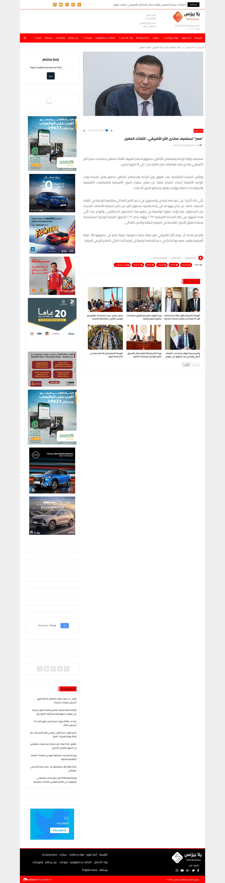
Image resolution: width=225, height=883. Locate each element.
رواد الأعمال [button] (126, 37)
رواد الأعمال (101, 862)
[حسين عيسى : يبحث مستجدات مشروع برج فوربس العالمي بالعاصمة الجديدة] (105, 299)
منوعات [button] (88, 37)
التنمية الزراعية (190, 258)
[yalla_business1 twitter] (73, 4)
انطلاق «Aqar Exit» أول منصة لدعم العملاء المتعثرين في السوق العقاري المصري (53, 746)
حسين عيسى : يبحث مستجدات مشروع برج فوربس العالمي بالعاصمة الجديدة (105, 317)
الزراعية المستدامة (160, 258)
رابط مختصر (50, 59)
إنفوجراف (60, 37)
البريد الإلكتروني (121, 265)
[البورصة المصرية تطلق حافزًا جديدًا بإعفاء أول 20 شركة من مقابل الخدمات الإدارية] (182, 299)
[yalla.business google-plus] (67, 4)
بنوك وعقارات (76, 854)
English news (89, 869)
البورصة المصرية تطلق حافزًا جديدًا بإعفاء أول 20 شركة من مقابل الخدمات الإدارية (182, 317)
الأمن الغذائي (176, 258)
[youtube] (61, 4)
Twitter (173, 265)
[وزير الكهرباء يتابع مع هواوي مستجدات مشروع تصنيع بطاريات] (143, 299)
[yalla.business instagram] (55, 4)
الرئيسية (103, 854)
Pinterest (137, 265)
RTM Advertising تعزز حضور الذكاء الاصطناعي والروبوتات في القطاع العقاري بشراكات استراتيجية (55, 780)
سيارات (155, 37)
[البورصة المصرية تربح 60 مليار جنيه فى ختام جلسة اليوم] (105, 337)
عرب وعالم (73, 37)
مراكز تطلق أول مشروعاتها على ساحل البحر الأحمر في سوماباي (53, 768)
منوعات (63, 862)
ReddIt (149, 265)
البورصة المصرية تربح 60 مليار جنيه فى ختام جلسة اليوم (106, 355)
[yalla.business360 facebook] (79, 4)
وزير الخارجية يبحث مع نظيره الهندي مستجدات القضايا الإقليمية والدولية (54, 757)
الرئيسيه (200, 47)
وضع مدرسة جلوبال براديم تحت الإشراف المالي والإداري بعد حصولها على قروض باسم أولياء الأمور (182, 355)
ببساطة (48, 37)
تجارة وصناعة (142, 37)
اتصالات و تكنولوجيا (105, 37)
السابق (196, 364)
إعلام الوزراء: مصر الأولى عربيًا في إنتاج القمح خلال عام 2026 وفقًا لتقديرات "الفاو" (53, 734)
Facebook (185, 265)
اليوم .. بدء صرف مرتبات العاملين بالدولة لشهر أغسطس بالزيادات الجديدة (57, 700)
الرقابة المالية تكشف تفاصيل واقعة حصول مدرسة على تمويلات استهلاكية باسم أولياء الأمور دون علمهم (54, 714)
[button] (84, 5)
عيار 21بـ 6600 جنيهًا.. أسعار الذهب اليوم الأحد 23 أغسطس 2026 (55, 723)
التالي (186, 364)
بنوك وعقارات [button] (171, 37)
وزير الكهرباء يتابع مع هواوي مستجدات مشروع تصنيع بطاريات (144, 317)
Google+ (161, 265)
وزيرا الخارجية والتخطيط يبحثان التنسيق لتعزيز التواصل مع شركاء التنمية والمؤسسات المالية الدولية (144, 355)
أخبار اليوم (186, 37)
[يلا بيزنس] (187, 16)
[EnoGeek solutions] (30, 879)
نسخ (51, 75)
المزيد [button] (38, 37)
